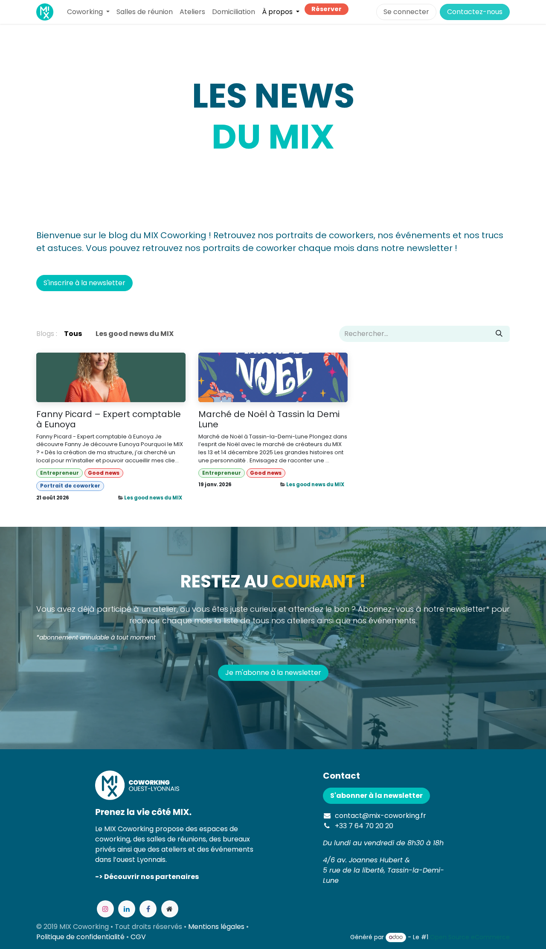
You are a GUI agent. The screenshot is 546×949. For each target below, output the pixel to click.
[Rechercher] (499, 334)
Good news (103, 472)
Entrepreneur (59, 472)
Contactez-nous (474, 12)
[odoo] (169, 908)
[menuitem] (88, 11)
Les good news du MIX (153, 497)
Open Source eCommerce (470, 937)
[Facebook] (148, 908)
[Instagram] (105, 908)
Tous (73, 334)
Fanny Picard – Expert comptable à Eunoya (108, 419)
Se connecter (406, 12)
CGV (138, 937)
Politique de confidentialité (80, 937)
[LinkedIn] (126, 908)
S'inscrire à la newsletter (84, 283)
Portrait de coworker (70, 485)
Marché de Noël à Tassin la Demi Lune (269, 419)
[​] (88, 333)
